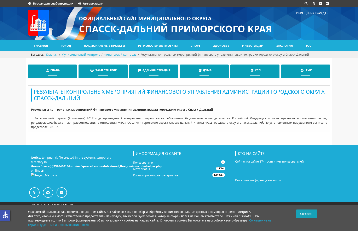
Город (66, 46)
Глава (55, 70)
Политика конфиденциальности (258, 180)
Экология (284, 46)
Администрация (156, 70)
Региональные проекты (158, 46)
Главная (41, 46)
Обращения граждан (312, 13)
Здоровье (221, 46)
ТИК (309, 70)
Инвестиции (253, 46)
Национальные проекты (104, 46)
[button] (314, 3)
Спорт (195, 46)
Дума (207, 70)
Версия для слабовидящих (53, 3)
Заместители (106, 70)
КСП (258, 70)
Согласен (306, 214)
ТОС (308, 46)
